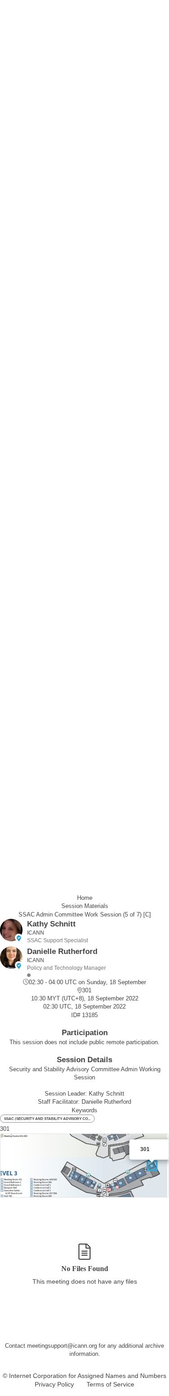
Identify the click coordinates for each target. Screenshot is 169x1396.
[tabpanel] (84, 1269)
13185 (90, 1015)
